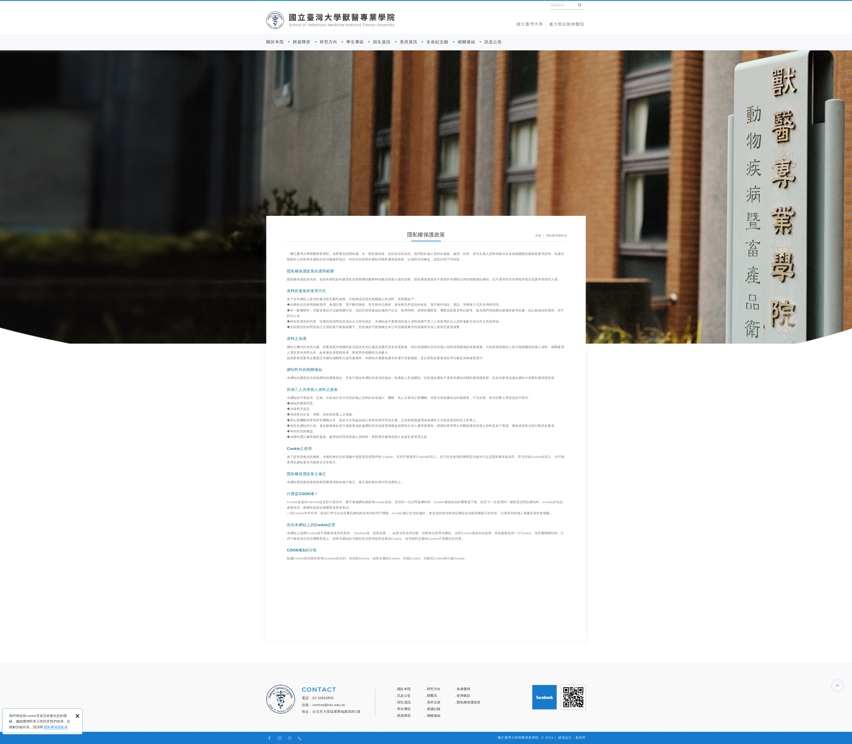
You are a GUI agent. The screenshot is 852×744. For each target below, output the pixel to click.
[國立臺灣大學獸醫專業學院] (330, 20)
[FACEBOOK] (269, 738)
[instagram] (279, 738)
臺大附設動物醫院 (567, 24)
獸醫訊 (432, 695)
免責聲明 (463, 689)
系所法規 (433, 702)
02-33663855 (323, 698)
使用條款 (463, 695)
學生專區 (355, 42)
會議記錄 (433, 709)
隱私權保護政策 (56, 727)
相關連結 (466, 42)
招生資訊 (382, 42)
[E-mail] (289, 738)
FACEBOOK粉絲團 (544, 697)
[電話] (300, 738)
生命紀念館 (437, 42)
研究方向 (328, 42)
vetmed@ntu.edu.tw (328, 705)
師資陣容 (302, 42)
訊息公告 (493, 42)
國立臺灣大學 (530, 24)
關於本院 (275, 42)
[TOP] (837, 686)
